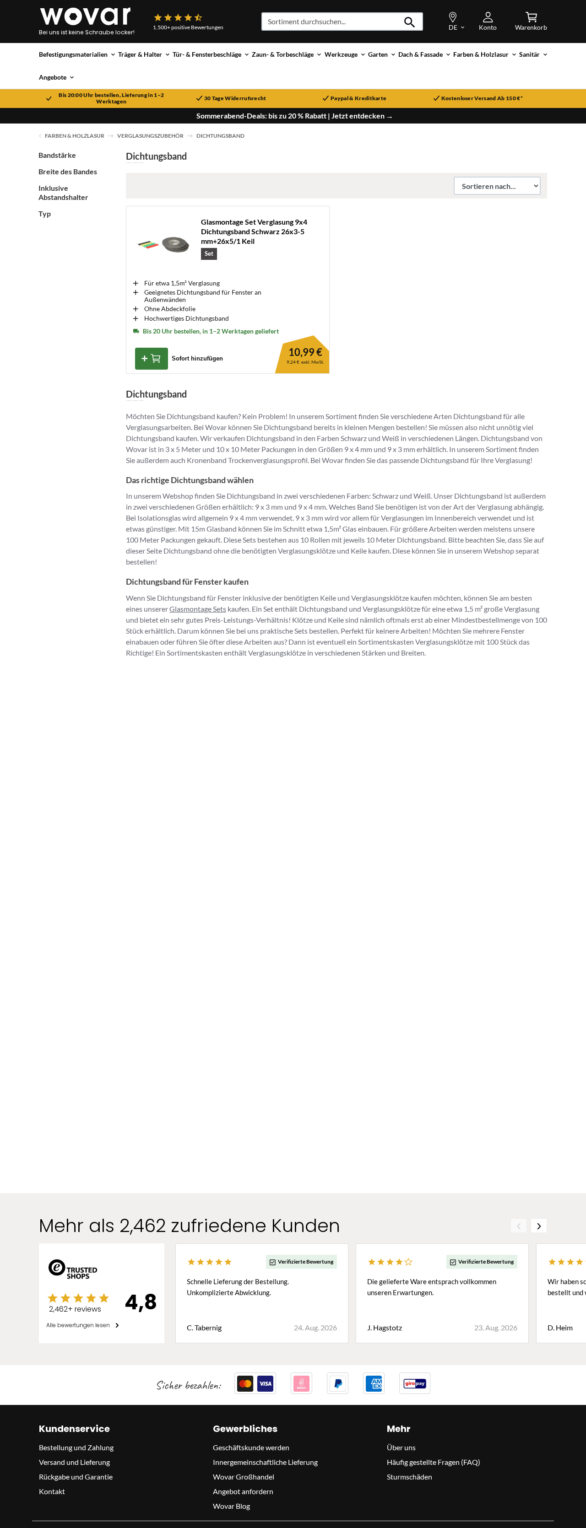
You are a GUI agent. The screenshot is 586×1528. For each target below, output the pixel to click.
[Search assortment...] (410, 21)
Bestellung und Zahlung (76, 1447)
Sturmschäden (409, 1477)
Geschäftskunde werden (251, 1447)
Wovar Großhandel (243, 1477)
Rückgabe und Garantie (76, 1477)
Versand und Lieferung (74, 1462)
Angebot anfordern (243, 1491)
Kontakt (52, 1491)
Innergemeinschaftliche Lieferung (265, 1462)
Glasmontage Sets (197, 608)
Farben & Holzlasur (74, 135)
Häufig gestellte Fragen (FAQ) (433, 1462)
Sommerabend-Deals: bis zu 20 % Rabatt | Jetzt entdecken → (294, 116)
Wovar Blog (231, 1506)
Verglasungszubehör (150, 135)
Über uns (401, 1447)
